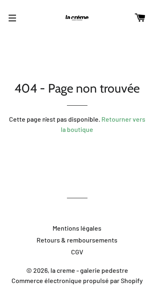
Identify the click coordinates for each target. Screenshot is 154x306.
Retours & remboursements (77, 240)
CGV (77, 252)
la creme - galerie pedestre (89, 270)
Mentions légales (77, 228)
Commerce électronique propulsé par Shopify (77, 280)
